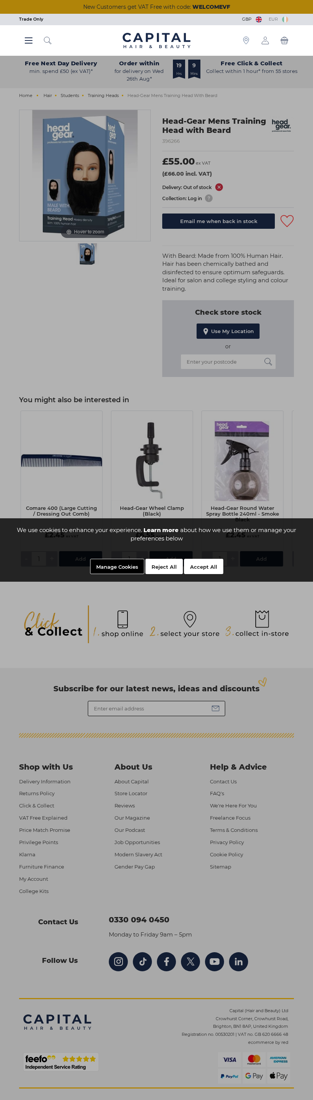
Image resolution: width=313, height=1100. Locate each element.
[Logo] (156, 40)
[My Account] (265, 40)
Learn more (161, 530)
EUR (274, 19)
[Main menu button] (28, 40)
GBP (248, 19)
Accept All (203, 567)
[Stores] (246, 40)
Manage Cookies (117, 567)
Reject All (164, 567)
